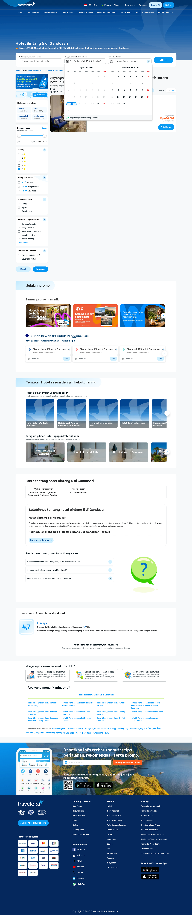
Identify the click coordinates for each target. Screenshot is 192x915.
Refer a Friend (147, 816)
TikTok (79, 861)
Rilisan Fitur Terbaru (80, 834)
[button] (155, 5)
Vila (108, 849)
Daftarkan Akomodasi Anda (152, 834)
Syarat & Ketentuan (149, 830)
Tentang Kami (78, 830)
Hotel (109, 806)
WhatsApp (81, 884)
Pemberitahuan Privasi (150, 825)
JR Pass (110, 834)
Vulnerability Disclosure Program (155, 853)
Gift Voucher (112, 867)
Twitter (80, 872)
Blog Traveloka (147, 820)
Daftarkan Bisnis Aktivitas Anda (154, 839)
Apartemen (112, 853)
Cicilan (75, 825)
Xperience (111, 839)
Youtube (80, 867)
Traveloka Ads (147, 849)
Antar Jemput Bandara (116, 825)
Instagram (81, 855)
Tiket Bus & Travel (114, 820)
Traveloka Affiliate (149, 811)
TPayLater (111, 863)
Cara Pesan (77, 806)
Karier (74, 820)
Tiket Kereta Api (114, 816)
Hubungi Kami (78, 811)
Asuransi (110, 858)
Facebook (81, 849)
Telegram (80, 878)
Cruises (110, 844)
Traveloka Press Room (150, 844)
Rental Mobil (112, 830)
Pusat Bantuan (78, 816)
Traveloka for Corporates (151, 806)
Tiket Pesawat (113, 811)
